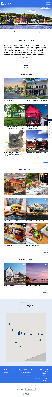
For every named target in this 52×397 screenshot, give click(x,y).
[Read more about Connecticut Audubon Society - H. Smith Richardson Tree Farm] (15, 115)
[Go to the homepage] (7, 3)
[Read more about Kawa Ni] (15, 184)
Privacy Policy (44, 373)
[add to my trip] (24, 79)
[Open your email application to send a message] (50, 122)
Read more (25, 57)
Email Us (6, 372)
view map (25, 32)
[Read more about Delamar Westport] (15, 274)
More (45, 162)
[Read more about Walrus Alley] (15, 233)
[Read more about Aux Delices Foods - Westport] (37, 209)
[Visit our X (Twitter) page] (27, 67)
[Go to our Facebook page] (4, 369)
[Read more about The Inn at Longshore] (37, 274)
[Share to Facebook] (50, 125)
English (30, 389)
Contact (13, 386)
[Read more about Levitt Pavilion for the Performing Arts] (37, 115)
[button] (9, 324)
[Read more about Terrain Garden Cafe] (37, 184)
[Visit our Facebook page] (24, 67)
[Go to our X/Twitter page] (6, 369)
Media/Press (20, 386)
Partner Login (38, 386)
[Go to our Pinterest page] (13, 369)
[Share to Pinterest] (50, 132)
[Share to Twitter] (50, 129)
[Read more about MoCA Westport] (15, 88)
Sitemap (46, 371)
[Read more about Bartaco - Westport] (37, 233)
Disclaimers (45, 376)
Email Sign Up (29, 386)
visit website (13, 32)
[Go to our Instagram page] (9, 369)
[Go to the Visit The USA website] (26, 394)
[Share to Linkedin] (50, 135)
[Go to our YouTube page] (11, 369)
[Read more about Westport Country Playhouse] (37, 141)
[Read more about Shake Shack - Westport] (15, 209)
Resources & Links (44, 369)
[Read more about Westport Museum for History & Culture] (37, 88)
